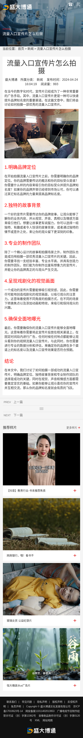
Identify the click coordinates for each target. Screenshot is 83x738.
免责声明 (16, 706)
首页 (21, 48)
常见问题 (27, 701)
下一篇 (18, 415)
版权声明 (57, 701)
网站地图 (48, 720)
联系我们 (12, 701)
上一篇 (18, 402)
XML (37, 720)
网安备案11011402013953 (39, 711)
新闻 (30, 48)
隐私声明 (42, 701)
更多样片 (71, 427)
